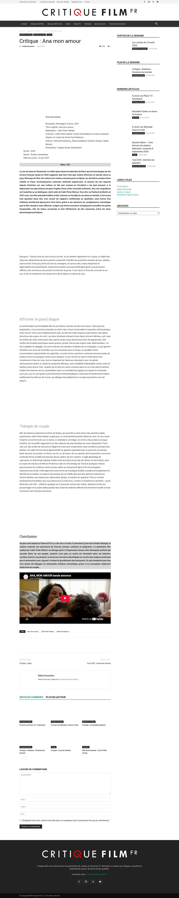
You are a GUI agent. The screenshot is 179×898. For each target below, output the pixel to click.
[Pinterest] (34, 52)
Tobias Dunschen (28, 46)
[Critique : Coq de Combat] (65, 738)
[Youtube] (157, 2)
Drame (49, 35)
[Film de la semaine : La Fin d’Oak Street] (96, 738)
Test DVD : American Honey (99, 663)
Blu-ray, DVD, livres (55, 24)
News (68, 24)
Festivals (87, 24)
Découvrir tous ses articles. (69, 679)
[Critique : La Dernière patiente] (96, 713)
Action (54, 747)
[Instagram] (149, 2)
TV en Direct (122, 186)
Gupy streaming (124, 189)
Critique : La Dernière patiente (93, 725)
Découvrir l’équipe (63, 2)
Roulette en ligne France (127, 194)
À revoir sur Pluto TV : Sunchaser (32, 725)
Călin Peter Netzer (47, 631)
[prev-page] (21, 758)
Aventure (86, 747)
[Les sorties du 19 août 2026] (123, 49)
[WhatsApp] (40, 52)
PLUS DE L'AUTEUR (56, 697)
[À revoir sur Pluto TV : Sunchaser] (34, 713)
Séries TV (77, 24)
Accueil (24, 24)
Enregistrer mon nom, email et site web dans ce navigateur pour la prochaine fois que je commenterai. (65, 820)
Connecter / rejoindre (47, 2)
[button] (156, 24)
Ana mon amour (33, 631)
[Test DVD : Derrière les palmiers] (123, 167)
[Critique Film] (89, 12)
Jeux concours (100, 24)
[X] (153, 2)
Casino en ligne (124, 192)
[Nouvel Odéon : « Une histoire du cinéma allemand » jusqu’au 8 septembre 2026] (123, 150)
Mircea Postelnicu (63, 631)
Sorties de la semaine (117, 24)
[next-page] (25, 758)
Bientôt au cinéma (33, 31)
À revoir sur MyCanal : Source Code (64, 725)
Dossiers (135, 118)
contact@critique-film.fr (96, 874)
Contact (87, 2)
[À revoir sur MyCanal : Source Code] (65, 713)
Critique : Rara (26, 663)
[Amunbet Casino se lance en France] (123, 118)
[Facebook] (145, 2)
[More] (46, 52)
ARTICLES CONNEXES (31, 697)
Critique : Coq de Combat (61, 750)
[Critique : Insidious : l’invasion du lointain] (34, 738)
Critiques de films (37, 24)
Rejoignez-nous (77, 2)
